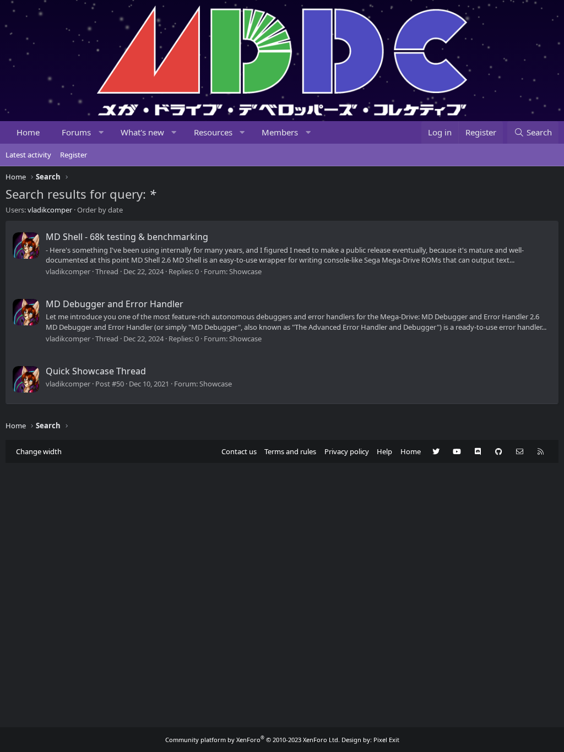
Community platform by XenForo (252, 739)
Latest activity (28, 155)
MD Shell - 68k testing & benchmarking (127, 237)
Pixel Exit (386, 739)
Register (73, 155)
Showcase (245, 271)
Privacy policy (346, 451)
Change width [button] (39, 451)
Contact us (239, 451)
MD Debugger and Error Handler (114, 304)
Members (280, 132)
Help (384, 451)
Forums (76, 132)
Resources (213, 132)
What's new (142, 132)
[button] (101, 132)
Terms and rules (290, 451)
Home (28, 132)
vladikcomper (50, 210)
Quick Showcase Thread (96, 371)
